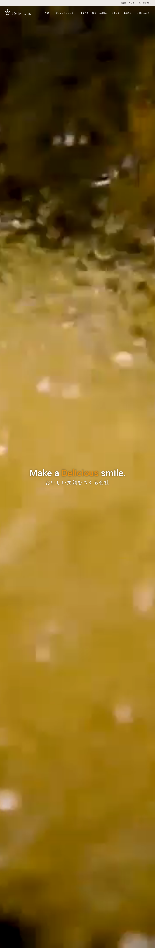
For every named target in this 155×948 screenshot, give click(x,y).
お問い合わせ (143, 13)
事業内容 (85, 13)
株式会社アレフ (127, 3)
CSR (94, 13)
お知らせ (128, 13)
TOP (47, 13)
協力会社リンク (145, 3)
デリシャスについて (65, 13)
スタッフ (116, 13)
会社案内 (103, 13)
